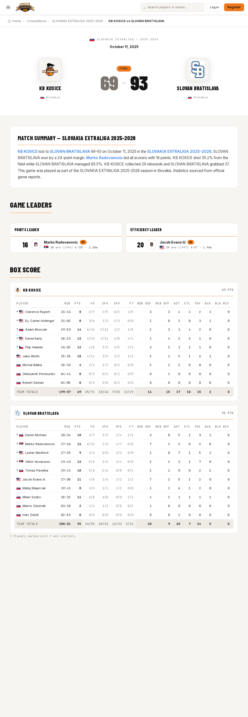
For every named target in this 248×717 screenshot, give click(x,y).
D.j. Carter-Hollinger (39, 321)
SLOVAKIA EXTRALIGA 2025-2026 (77, 21)
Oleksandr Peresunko (39, 374)
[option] (74, 244)
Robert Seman (33, 382)
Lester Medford (36, 453)
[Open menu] (8, 7)
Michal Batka (32, 365)
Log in (214, 7)
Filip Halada (34, 347)
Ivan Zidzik (31, 515)
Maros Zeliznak (34, 506)
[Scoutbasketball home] (25, 7)
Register (234, 7)
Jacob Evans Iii (34, 479)
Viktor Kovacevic (37, 462)
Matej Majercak (34, 488)
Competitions (36, 21)
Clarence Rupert (37, 312)
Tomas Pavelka (36, 470)
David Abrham (35, 435)
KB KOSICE (50, 88)
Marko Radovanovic (104, 157)
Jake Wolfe (31, 356)
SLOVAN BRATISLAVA (198, 88)
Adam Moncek (36, 329)
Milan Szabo (32, 497)
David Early (33, 338)
